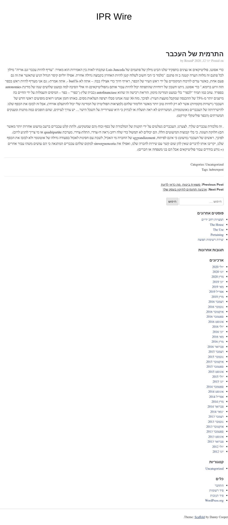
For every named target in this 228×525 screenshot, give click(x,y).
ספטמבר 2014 (215, 386)
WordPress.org (214, 500)
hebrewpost (216, 169)
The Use (218, 229)
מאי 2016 (218, 336)
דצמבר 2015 (216, 351)
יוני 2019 (218, 282)
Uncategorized (215, 164)
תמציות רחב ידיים (213, 219)
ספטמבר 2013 (215, 431)
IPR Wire (114, 16)
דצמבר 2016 (216, 301)
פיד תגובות (217, 495)
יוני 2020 (218, 272)
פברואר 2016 (216, 346)
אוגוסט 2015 (216, 371)
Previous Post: (192, 184)
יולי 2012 (218, 446)
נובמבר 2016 (216, 307)
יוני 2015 (218, 381)
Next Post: (193, 189)
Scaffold (200, 517)
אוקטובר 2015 (215, 361)
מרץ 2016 (218, 341)
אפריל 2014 (216, 396)
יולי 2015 (218, 376)
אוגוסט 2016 (216, 322)
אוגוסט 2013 (216, 436)
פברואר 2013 (216, 441)
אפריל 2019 (216, 291)
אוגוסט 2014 (216, 391)
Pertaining (217, 234)
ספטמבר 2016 (215, 316)
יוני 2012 (218, 451)
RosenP (189, 60)
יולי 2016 (218, 326)
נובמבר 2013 (216, 421)
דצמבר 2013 (216, 416)
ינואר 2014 (217, 411)
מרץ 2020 (218, 276)
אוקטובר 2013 (215, 426)
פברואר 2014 (216, 406)
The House (217, 224)
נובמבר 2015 (216, 357)
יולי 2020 (218, 267)
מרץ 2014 (218, 401)
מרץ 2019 (218, 297)
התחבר (219, 485)
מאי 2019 (218, 286)
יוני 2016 (218, 332)
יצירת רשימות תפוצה (211, 239)
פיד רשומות (216, 490)
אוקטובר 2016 (215, 311)
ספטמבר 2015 (215, 366)
